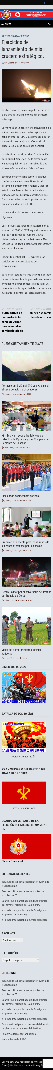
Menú (8, 23)
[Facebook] (45, 2)
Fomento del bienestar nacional (19, 1034)
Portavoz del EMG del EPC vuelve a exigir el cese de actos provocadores (25, 387)
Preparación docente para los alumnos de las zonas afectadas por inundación (25, 544)
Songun (25, 35)
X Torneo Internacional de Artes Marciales (24, 919)
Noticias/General (11, 35)
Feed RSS (10, 973)
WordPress (33, 1065)
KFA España (24, 62)
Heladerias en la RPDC (14, 1039)
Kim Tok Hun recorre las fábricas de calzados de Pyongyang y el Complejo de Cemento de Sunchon (25, 439)
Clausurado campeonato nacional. (21, 496)
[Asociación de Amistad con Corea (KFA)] (26, 14)
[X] (48, 2)
